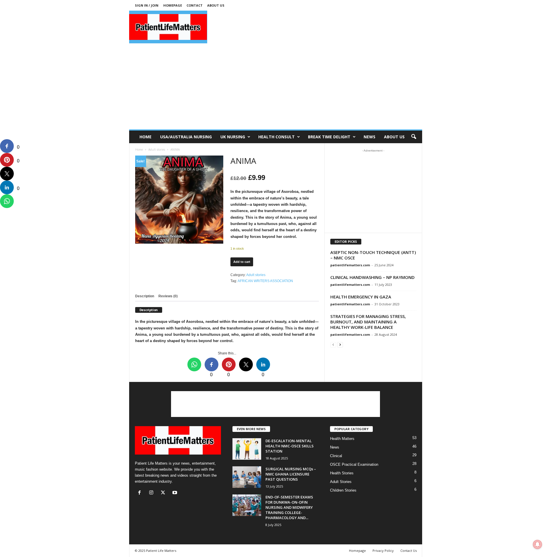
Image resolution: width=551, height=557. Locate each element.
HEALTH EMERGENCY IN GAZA (360, 297)
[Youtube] (175, 493)
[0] (7, 146)
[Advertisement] (315, 27)
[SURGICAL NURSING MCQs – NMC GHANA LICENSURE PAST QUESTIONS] (246, 477)
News (369, 136)
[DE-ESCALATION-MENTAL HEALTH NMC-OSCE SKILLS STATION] (246, 449)
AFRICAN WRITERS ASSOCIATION (265, 281)
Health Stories (342, 473)
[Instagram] (152, 493)
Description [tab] (144, 296)
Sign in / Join (146, 5)
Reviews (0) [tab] (168, 296)
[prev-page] (333, 344)
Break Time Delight (329, 136)
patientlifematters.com (350, 265)
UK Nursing (232, 136)
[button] (413, 137)
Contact (195, 5)
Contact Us (408, 550)
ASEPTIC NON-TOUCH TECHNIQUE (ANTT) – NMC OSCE (373, 255)
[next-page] (340, 344)
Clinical (336, 456)
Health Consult (276, 136)
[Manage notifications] (537, 544)
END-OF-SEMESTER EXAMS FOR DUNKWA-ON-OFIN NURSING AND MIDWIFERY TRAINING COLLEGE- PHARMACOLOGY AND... (289, 507)
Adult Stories (341, 482)
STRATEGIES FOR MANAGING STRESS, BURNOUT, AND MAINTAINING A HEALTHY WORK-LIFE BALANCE (368, 321)
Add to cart (241, 261)
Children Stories (343, 490)
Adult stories (156, 150)
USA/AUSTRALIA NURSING (186, 136)
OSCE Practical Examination (354, 464)
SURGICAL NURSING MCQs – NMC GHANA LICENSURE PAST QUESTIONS (290, 474)
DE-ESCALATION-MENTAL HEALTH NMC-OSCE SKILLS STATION (289, 446)
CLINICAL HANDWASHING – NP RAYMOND (372, 277)
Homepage (172, 5)
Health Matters (342, 438)
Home (145, 136)
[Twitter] (164, 493)
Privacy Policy (383, 550)
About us (215, 5)
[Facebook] (141, 493)
